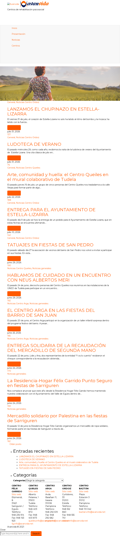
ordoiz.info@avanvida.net (75, 520)
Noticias (16, 40)
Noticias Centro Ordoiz (27, 102)
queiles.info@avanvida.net (42, 520)
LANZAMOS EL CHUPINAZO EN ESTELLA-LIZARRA (53, 111)
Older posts (15, 444)
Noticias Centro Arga (18, 303)
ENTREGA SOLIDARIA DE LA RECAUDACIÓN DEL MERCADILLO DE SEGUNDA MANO (56, 348)
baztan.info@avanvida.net (92, 512)
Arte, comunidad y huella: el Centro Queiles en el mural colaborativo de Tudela (57, 177)
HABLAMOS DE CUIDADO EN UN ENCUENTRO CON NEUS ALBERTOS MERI (59, 277)
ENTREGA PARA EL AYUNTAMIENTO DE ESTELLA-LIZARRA (51, 212)
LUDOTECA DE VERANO (34, 144)
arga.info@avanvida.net (57, 520)
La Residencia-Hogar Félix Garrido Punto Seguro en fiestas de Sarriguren (59, 383)
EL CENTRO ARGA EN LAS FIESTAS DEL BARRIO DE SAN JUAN (51, 313)
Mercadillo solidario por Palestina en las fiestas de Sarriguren (57, 418)
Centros (16, 45)
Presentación (18, 34)
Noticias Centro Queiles (28, 167)
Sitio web (16, 494)
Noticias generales (41, 268)
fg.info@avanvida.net (22, 523)
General (11, 102)
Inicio (14, 28)
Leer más (14, 127)
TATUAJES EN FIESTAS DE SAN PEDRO (50, 245)
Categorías (19, 480)
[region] (60, 83)
